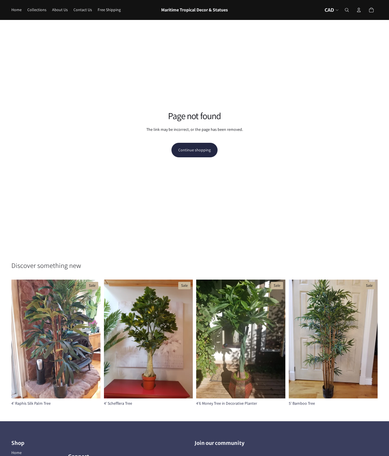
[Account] (359, 10)
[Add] (92, 389)
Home (16, 452)
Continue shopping (194, 149)
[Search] (347, 10)
